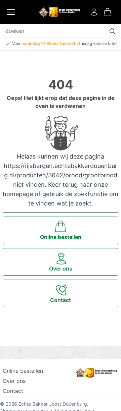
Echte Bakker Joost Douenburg (52, 404)
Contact (13, 391)
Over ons (14, 380)
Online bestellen (23, 370)
